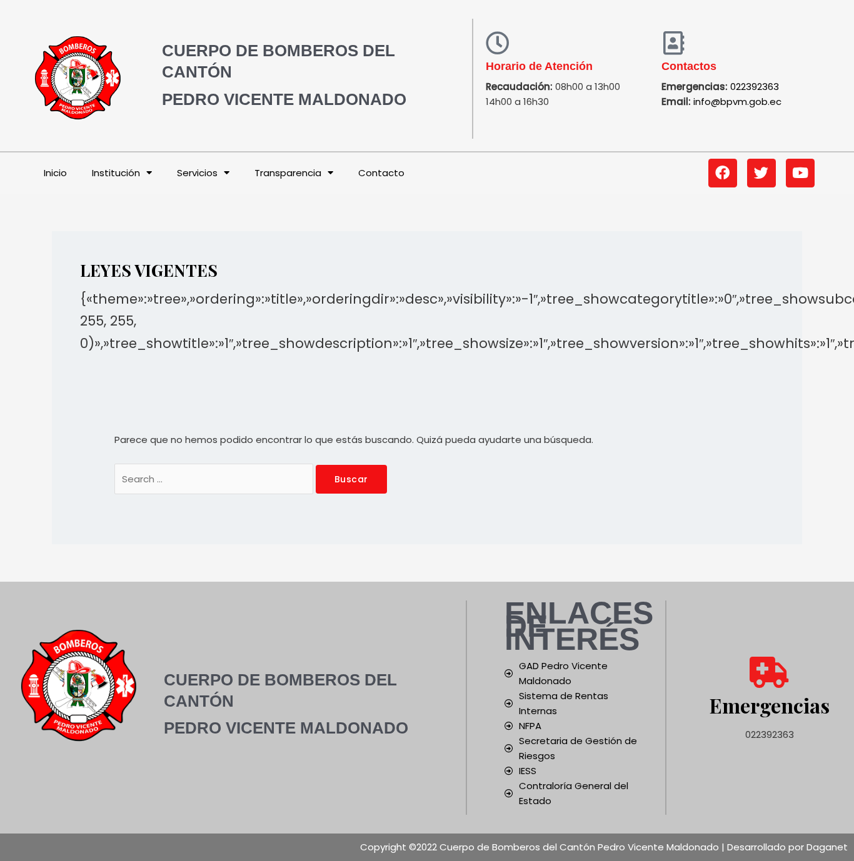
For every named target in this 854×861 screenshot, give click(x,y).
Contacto (381, 172)
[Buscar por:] (215, 478)
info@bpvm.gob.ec (737, 101)
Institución (116, 172)
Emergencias (770, 705)
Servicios (197, 172)
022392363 (754, 86)
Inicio (55, 172)
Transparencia (287, 172)
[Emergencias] (769, 672)
